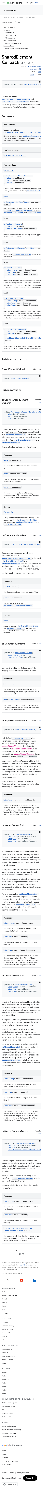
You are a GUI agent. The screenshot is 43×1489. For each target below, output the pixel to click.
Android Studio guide (9, 1403)
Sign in (37, 3)
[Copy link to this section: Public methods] (24, 390)
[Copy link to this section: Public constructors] (29, 359)
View (9, 178)
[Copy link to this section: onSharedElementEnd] (25, 825)
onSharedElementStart (13, 213)
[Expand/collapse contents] (14, 27)
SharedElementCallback (33, 84)
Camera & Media (8, 1333)
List (9, 226)
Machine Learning (8, 1326)
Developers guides (8, 1406)
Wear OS (5, 1353)
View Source (34, 69)
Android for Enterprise (9, 1295)
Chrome (4, 1454)
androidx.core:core (34, 66)
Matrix (9, 180)
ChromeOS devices (8, 1356)
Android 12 (5, 1390)
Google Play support (9, 1433)
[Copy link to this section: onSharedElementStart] (27, 976)
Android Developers (8, 18)
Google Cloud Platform (10, 1461)
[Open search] (27, 2)
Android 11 (5, 1394)
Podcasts (5, 1313)
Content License (24, 1265)
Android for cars (7, 1360)
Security (4, 1299)
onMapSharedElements (13, 224)
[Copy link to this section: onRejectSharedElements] (29, 721)
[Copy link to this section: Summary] (16, 116)
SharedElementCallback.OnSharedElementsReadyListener (18, 1229)
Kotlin (32, 75)
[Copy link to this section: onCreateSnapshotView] (28, 535)
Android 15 (5, 1379)
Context (27, 202)
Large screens (7, 1349)
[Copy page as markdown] (29, 63)
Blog (3, 1309)
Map (8, 228)
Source (4, 1302)
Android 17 (5, 1372)
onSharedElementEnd (12, 268)
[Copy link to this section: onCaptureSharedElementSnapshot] (13, 403)
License (11, 1473)
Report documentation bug (11, 1430)
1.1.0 (39, 72)
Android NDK (6, 1417)
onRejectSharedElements (14, 248)
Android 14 (5, 1383)
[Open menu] (3, 2)
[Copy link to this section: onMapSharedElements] (27, 644)
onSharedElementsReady (22, 1178)
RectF (9, 182)
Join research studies (9, 1437)
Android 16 (5, 1376)
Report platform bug (9, 1426)
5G (3, 1340)
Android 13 (5, 1386)
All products (6, 1465)
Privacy (4, 1336)
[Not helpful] (19, 22)
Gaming (5, 1322)
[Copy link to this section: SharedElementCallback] (27, 369)
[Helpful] (15, 22)
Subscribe (30, 1478)
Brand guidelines (23, 1473)
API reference (9, 11)
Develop (20, 18)
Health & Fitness (7, 1329)
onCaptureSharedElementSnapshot (18, 176)
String (14, 226)
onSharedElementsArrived (15, 329)
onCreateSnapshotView (13, 202)
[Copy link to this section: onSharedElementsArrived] (4, 1134)
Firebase (5, 1458)
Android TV (6, 1363)
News (4, 1306)
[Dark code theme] (39, 82)
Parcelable (8, 170)
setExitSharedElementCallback (15, 102)
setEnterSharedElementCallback (16, 99)
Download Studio (8, 1413)
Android (4, 1292)
